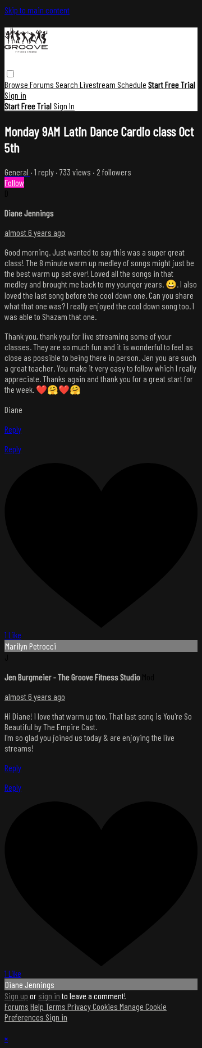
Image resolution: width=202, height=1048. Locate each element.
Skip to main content (37, 9)
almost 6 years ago (34, 232)
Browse (17, 84)
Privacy (80, 1006)
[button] (10, 73)
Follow (14, 182)
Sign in (15, 95)
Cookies (106, 1006)
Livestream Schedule (113, 84)
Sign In (64, 105)
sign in (49, 995)
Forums (43, 84)
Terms (56, 1006)
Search (68, 84)
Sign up (16, 995)
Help (37, 1006)
